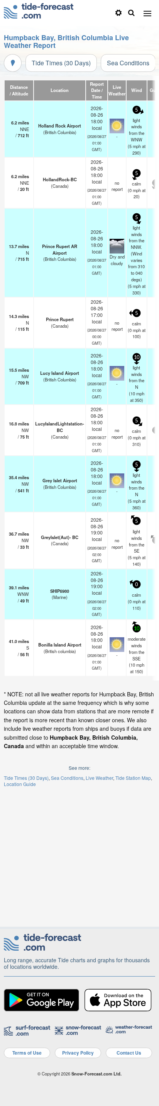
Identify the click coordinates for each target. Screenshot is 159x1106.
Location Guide (20, 784)
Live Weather (99, 777)
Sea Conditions (128, 62)
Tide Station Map (133, 777)
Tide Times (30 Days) (61, 62)
